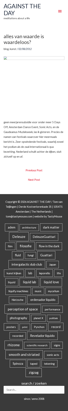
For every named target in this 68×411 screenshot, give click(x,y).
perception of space (23, 309)
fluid (18, 255)
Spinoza (18, 363)
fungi (31, 255)
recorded (17, 335)
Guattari (46, 255)
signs (57, 345)
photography (18, 318)
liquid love (51, 282)
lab (30, 273)
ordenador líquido (42, 300)
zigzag (33, 372)
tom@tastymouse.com (19, 216)
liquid (11, 282)
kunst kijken (14, 273)
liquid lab (29, 282)
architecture (29, 227)
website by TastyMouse (48, 216)
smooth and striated (24, 355)
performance (52, 309)
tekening (49, 363)
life (59, 273)
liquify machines (18, 291)
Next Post (34, 179)
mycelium (53, 291)
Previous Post (34, 170)
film (10, 246)
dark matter (51, 227)
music (38, 291)
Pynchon (39, 327)
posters (11, 327)
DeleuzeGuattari (44, 236)
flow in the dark (49, 246)
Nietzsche (17, 299)
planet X (38, 318)
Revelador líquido (42, 336)
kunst (13, 48)
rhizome (14, 345)
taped (33, 363)
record (56, 327)
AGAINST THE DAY (22, 9)
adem (11, 227)
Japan (52, 264)
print (25, 327)
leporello (44, 273)
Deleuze (18, 236)
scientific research (37, 345)
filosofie (26, 246)
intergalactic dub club (27, 264)
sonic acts (53, 354)
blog (6, 48)
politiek (53, 318)
